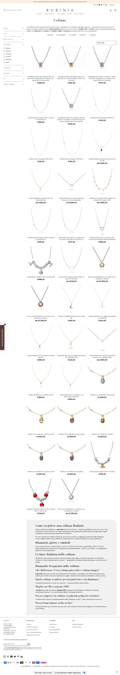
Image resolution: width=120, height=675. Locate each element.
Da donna (83, 35)
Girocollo (50, 35)
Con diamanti (61, 35)
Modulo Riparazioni (54, 629)
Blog (70, 14)
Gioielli (39, 14)
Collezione (7, 68)
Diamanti (8, 59)
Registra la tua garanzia (33, 635)
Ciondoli (8, 57)
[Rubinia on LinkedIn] (22, 656)
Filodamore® (39, 560)
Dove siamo (79, 14)
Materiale (7, 73)
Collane (8, 48)
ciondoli (37, 539)
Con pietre (72, 35)
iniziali (7, 62)
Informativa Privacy (13, 647)
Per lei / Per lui (8, 39)
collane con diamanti (68, 546)
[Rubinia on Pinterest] (18, 656)
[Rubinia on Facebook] (8, 656)
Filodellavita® (39, 558)
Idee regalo (49, 14)
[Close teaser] (5, 324)
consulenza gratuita (56, 606)
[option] (60, 2)
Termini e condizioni (32, 627)
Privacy (29, 624)
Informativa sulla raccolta (43, 673)
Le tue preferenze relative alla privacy (68, 673)
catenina (74, 537)
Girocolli (8, 51)
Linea (5, 34)
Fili (4, 79)
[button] (2, 337)
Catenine (8, 54)
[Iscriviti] (29, 644)
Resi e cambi (53, 624)
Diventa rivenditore (77, 624)
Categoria (7, 44)
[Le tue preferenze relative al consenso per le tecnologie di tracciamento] (117, 672)
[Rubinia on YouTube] (11, 656)
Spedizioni (52, 627)
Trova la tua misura (32, 629)
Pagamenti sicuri (54, 632)
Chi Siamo (61, 14)
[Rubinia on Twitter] (15, 656)
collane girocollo (49, 531)
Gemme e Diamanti (9, 84)
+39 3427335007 (8, 625)
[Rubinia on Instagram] (5, 656)
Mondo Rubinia (76, 627)
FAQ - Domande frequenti (34, 632)
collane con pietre (98, 546)
